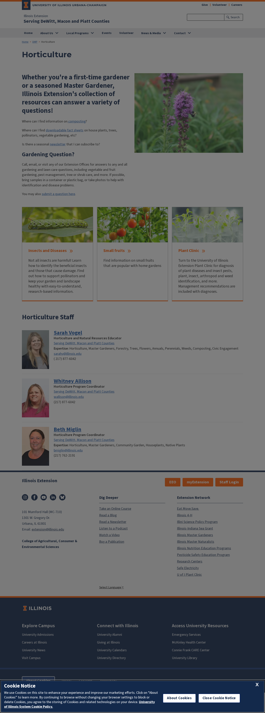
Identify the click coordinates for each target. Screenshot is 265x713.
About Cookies (179, 698)
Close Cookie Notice (219, 698)
